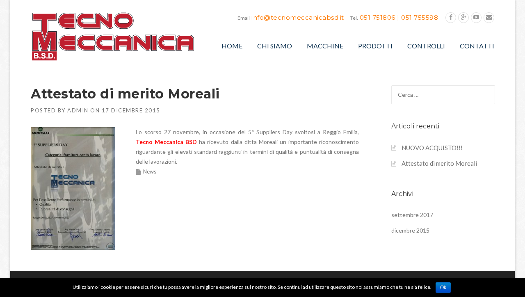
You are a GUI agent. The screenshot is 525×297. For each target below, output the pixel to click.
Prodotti (375, 46)
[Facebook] (450, 17)
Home (231, 46)
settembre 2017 (412, 214)
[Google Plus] (463, 17)
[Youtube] (476, 17)
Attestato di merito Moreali (439, 163)
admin (78, 110)
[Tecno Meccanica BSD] (113, 35)
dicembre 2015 (410, 230)
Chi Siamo (274, 46)
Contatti (477, 46)
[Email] (489, 17)
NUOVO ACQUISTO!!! (432, 147)
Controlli (426, 46)
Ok (443, 287)
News (149, 171)
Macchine (325, 46)
